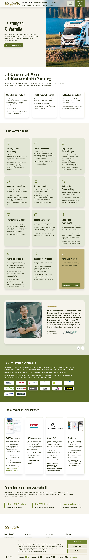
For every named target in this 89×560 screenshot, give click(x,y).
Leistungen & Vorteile (27, 2)
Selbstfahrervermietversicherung (42, 2)
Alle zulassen (77, 541)
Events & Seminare (26, 5)
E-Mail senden (70, 3)
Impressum (48, 537)
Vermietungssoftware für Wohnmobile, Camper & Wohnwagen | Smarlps (12, 468)
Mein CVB (45, 5)
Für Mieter (54, 2)
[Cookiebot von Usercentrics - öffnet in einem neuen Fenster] (9, 557)
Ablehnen (77, 550)
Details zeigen (73, 557)
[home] (12, 3)
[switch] (40, 557)
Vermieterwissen (37, 5)
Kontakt (51, 5)
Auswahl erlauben (77, 546)
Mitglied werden (28, 537)
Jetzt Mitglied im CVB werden (80, 3)
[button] (78, 348)
